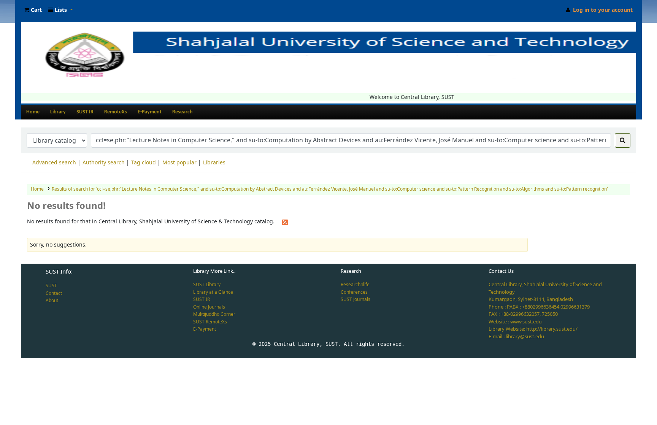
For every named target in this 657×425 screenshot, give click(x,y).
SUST (51, 285)
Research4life (355, 284)
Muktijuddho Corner (214, 314)
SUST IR (85, 112)
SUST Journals (355, 299)
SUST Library (207, 284)
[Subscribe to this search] (285, 222)
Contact (54, 293)
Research (182, 112)
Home (33, 112)
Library (58, 112)
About (52, 300)
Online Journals (209, 307)
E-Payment (150, 112)
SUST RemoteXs (210, 321)
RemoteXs (115, 112)
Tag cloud (143, 163)
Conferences (354, 292)
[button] (33, 10)
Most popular (179, 163)
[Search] (622, 140)
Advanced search (54, 163)
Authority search (104, 163)
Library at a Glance (213, 292)
